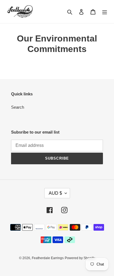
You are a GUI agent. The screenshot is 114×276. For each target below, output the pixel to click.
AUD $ (55, 193)
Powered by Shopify (80, 258)
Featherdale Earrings (48, 258)
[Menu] (104, 12)
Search (17, 107)
